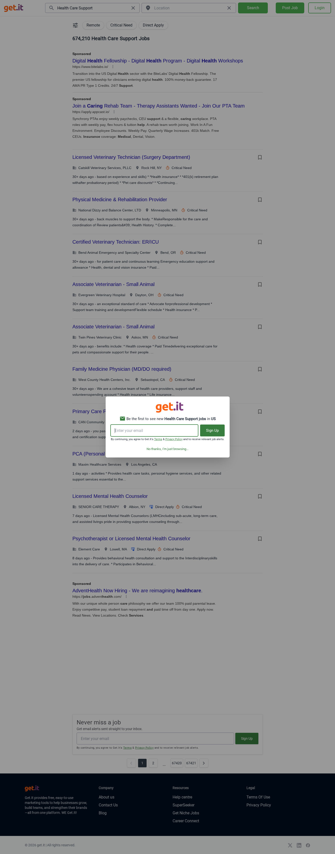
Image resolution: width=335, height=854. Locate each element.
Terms (158, 439)
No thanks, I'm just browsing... (167, 449)
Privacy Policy (174, 439)
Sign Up (212, 430)
